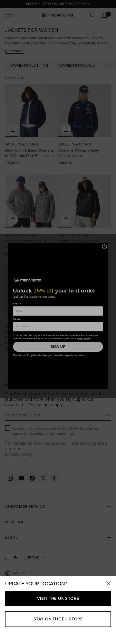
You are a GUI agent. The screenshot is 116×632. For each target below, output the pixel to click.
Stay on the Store (58, 619)
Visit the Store (58, 598)
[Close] (108, 583)
